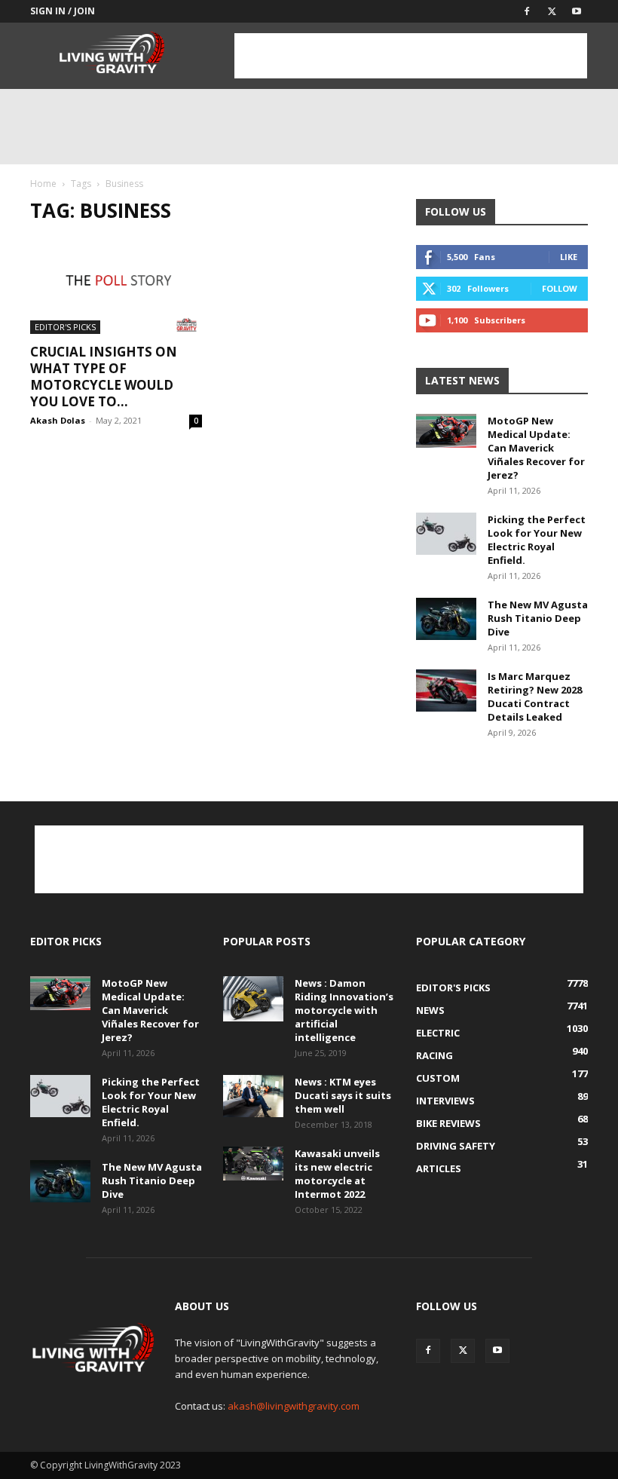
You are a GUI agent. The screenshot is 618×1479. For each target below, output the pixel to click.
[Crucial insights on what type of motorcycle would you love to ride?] (116, 285)
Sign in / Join (62, 11)
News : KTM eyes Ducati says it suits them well (343, 1095)
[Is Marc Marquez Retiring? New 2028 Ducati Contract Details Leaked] (446, 690)
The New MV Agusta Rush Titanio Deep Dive (538, 618)
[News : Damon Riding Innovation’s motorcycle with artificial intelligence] (253, 998)
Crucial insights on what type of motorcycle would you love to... (103, 376)
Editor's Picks (65, 326)
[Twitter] (551, 11)
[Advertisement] (410, 55)
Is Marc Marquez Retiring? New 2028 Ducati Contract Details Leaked (535, 696)
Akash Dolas (57, 420)
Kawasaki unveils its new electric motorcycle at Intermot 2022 (337, 1174)
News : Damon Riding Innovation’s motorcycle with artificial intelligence (344, 1010)
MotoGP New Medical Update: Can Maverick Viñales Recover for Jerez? (536, 448)
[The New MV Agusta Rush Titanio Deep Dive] (446, 619)
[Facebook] (527, 11)
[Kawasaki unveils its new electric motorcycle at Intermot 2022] (253, 1163)
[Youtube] (576, 11)
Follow (559, 288)
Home (43, 183)
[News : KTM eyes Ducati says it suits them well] (253, 1096)
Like (568, 256)
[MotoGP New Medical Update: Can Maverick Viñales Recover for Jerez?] (446, 431)
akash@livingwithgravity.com (293, 1406)
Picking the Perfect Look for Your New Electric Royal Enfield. (537, 540)
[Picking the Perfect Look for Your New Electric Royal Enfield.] (446, 534)
